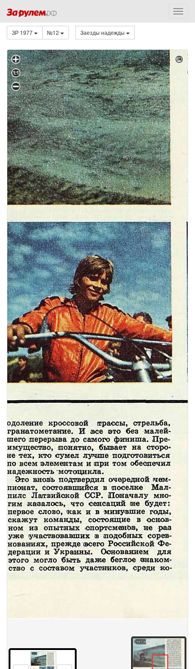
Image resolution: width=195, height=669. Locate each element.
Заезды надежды (103, 32)
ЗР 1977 (23, 32)
